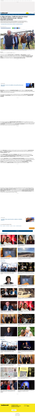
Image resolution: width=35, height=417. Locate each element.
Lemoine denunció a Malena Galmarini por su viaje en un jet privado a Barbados (26, 245)
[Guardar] (20, 28)
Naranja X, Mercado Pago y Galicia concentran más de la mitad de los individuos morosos (8, 258)
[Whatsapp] (13, 28)
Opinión (9, 14)
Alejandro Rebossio (2, 259)
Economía (4, 14)
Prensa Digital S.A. (17, 413)
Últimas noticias (3, 339)
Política (1, 14)
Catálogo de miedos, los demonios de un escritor (25, 298)
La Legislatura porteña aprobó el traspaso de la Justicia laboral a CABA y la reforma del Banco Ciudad (25, 324)
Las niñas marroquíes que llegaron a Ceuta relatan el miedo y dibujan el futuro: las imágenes (8, 377)
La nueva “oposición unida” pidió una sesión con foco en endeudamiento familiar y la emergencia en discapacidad (9, 298)
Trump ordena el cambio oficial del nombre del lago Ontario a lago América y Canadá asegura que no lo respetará (8, 391)
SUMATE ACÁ (14, 410)
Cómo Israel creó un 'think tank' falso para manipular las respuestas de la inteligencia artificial (26, 390)
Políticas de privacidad (17, 414)
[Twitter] (17, 28)
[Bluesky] (16, 28)
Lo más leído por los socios (4, 233)
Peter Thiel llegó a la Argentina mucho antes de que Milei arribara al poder (9, 245)
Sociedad (7, 14)
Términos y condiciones (17, 415)
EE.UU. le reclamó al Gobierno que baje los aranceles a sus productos (9, 324)
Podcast (19, 14)
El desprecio (2, 336)
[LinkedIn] (19, 28)
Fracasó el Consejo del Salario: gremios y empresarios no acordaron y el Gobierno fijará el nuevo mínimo (8, 272)
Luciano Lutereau (2, 337)
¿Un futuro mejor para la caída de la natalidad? (24, 336)
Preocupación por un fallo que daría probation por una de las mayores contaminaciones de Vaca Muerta (26, 258)
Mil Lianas (16, 14)
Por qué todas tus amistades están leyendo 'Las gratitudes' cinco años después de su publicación (26, 377)
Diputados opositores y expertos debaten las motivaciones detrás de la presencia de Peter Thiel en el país (9, 311)
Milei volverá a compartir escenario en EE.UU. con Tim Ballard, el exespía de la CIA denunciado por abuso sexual (26, 272)
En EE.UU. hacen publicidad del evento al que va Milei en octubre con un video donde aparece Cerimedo (9, 285)
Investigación (12, 14)
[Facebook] (14, 28)
